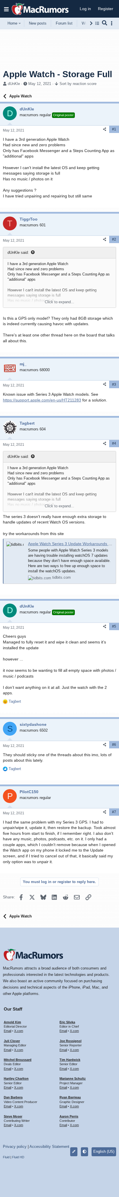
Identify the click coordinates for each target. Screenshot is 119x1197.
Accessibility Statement (49, 1146)
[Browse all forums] (97, 23)
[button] (6, 8)
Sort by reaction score (78, 84)
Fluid (6, 1157)
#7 (114, 812)
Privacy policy (15, 1146)
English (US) (103, 1151)
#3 (114, 384)
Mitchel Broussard (17, 1059)
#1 (114, 129)
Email (7, 1031)
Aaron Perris (69, 1116)
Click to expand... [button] (59, 302)
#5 (114, 626)
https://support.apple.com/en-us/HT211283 (42, 400)
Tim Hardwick (70, 1059)
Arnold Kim (12, 1022)
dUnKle (14, 84)
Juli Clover (12, 1041)
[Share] (104, 129)
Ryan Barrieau (70, 1097)
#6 (114, 745)
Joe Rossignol (70, 1041)
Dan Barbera (13, 1097)
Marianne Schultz (73, 1078)
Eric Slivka (67, 1022)
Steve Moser (13, 1116)
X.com (18, 1031)
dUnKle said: (18, 252)
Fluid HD (18, 1157)
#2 (114, 239)
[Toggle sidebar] (112, 23)
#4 (114, 443)
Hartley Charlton (16, 1078)
